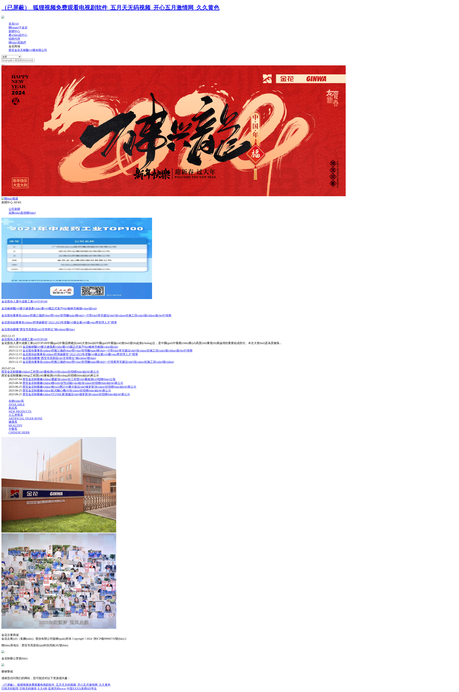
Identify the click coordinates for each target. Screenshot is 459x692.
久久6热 (42, 688)
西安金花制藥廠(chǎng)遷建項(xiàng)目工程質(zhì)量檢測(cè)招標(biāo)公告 (69, 379)
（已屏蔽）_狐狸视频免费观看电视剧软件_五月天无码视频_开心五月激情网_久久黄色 (110, 7)
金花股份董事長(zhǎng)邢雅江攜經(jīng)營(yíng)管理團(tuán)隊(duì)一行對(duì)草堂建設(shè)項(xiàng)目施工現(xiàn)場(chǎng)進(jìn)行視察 (108, 350)
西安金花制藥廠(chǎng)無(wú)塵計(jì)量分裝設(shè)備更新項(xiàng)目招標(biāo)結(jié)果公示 (79, 386)
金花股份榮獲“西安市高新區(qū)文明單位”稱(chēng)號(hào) (59, 358)
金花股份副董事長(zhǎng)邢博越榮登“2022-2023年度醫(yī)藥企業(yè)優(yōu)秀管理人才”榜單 (80, 354)
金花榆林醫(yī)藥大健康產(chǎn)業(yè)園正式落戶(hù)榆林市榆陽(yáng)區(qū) (70, 346)
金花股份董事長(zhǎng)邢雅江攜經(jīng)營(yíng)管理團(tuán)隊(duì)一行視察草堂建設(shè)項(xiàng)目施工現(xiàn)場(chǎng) (98, 361)
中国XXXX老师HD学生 (82, 688)
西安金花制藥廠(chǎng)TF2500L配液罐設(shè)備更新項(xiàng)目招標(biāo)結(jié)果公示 (76, 394)
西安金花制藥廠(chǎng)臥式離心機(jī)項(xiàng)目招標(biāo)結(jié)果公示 (67, 390)
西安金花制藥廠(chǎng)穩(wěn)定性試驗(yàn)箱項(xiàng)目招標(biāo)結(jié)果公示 (73, 383)
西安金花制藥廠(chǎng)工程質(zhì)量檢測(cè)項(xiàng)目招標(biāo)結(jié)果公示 (50, 371)
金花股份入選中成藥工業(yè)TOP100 (24, 339)
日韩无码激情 (28, 688)
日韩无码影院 (10, 688)
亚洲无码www (57, 688)
